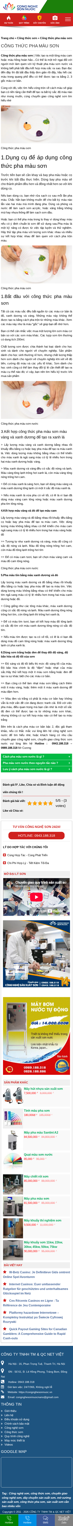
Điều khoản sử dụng (16, 1419)
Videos (8, 1444)
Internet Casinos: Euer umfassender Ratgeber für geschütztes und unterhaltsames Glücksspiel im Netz (35, 1289)
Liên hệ (8, 1415)
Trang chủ (7, 38)
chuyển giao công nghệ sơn (49, 96)
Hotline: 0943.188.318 (36, 835)
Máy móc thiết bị (14, 1440)
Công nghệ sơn (13, 1427)
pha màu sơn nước (56, 63)
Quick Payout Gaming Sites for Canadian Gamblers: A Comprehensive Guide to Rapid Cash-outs (35, 1334)
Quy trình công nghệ (16, 1436)
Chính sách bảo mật (16, 1423)
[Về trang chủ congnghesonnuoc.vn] (36, 6)
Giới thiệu (10, 1410)
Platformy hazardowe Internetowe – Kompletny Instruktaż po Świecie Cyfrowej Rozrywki (33, 1317)
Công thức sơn (27, 38)
